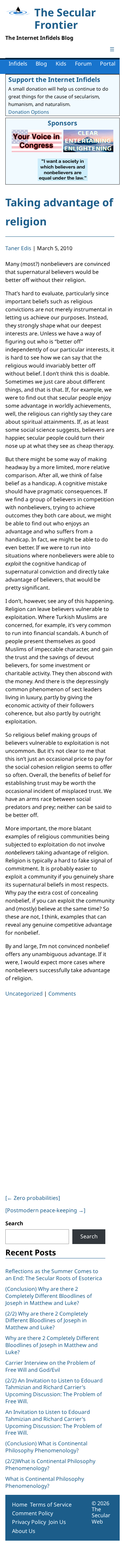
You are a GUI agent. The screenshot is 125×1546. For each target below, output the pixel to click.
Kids (61, 63)
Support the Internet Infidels (54, 79)
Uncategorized (24, 993)
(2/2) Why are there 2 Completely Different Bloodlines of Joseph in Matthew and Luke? (46, 1320)
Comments (62, 993)
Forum (83, 63)
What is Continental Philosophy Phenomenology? (44, 1482)
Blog (41, 63)
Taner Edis (18, 248)
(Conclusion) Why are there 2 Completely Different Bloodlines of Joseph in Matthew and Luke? (48, 1296)
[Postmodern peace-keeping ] (45, 1210)
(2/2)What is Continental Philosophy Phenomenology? (50, 1464)
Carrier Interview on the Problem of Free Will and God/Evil (50, 1366)
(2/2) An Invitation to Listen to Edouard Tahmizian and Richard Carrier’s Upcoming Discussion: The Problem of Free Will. (54, 1391)
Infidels (18, 63)
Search (14, 1223)
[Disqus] (59, 1094)
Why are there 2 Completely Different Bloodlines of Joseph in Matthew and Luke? (52, 1345)
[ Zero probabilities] (32, 1198)
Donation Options (28, 112)
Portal (107, 63)
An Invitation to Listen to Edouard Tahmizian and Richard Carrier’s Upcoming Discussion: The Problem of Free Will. (53, 1422)
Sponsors (62, 122)
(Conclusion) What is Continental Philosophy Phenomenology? (46, 1447)
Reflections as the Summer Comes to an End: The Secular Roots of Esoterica (53, 1274)
